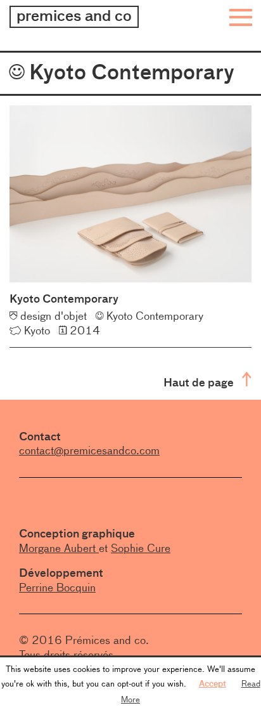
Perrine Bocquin (57, 587)
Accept (212, 683)
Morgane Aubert (59, 548)
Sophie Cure (140, 548)
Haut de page (199, 382)
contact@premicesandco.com (89, 450)
